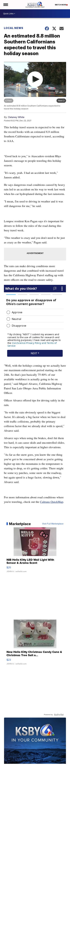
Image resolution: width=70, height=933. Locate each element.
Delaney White (16, 117)
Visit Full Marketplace (52, 524)
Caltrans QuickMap (51, 502)
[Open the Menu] (5, 4)
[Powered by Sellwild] (58, 715)
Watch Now (60, 5)
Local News (13, 28)
